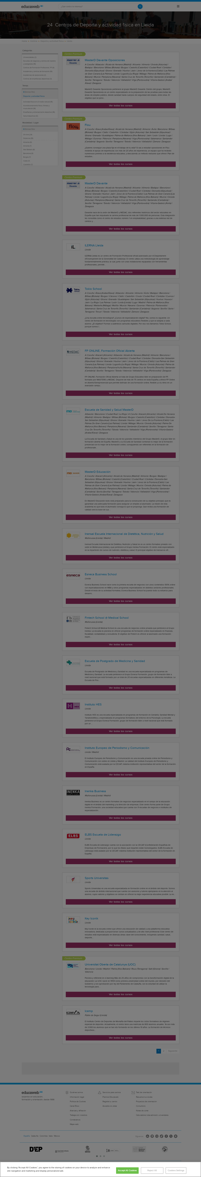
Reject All (152, 1170)
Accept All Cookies (127, 1170)
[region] (100, 1169)
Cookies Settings (176, 1170)
